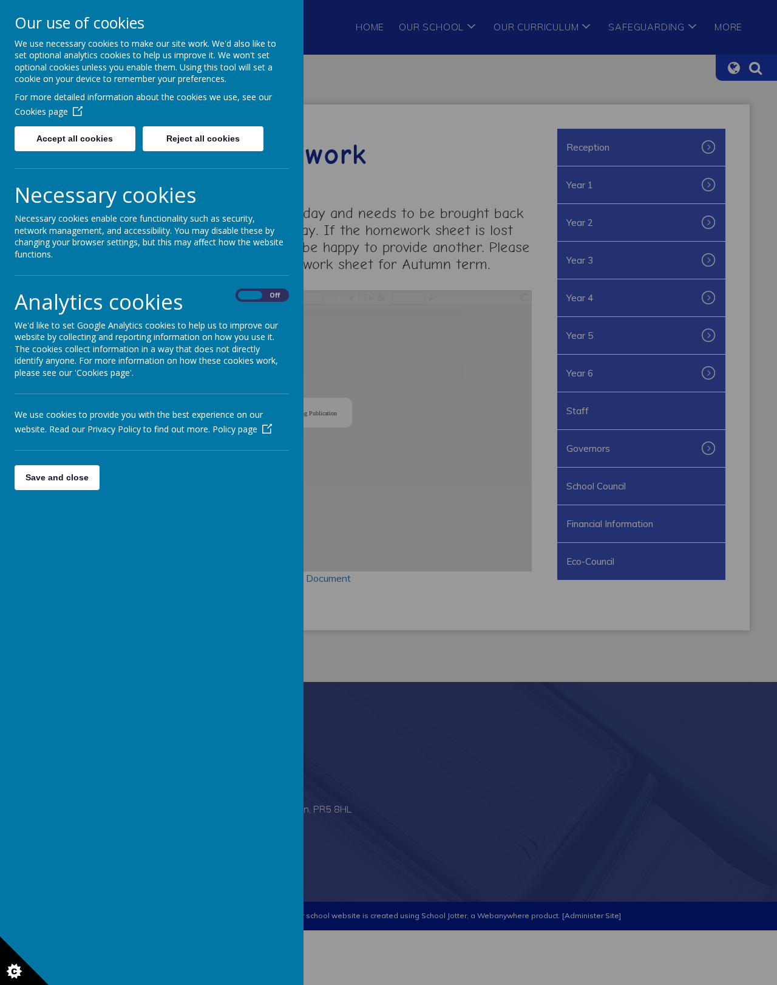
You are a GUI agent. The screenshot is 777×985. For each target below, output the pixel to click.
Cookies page (41, 111)
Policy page (234, 429)
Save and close (57, 477)
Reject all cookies (203, 138)
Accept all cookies (74, 138)
